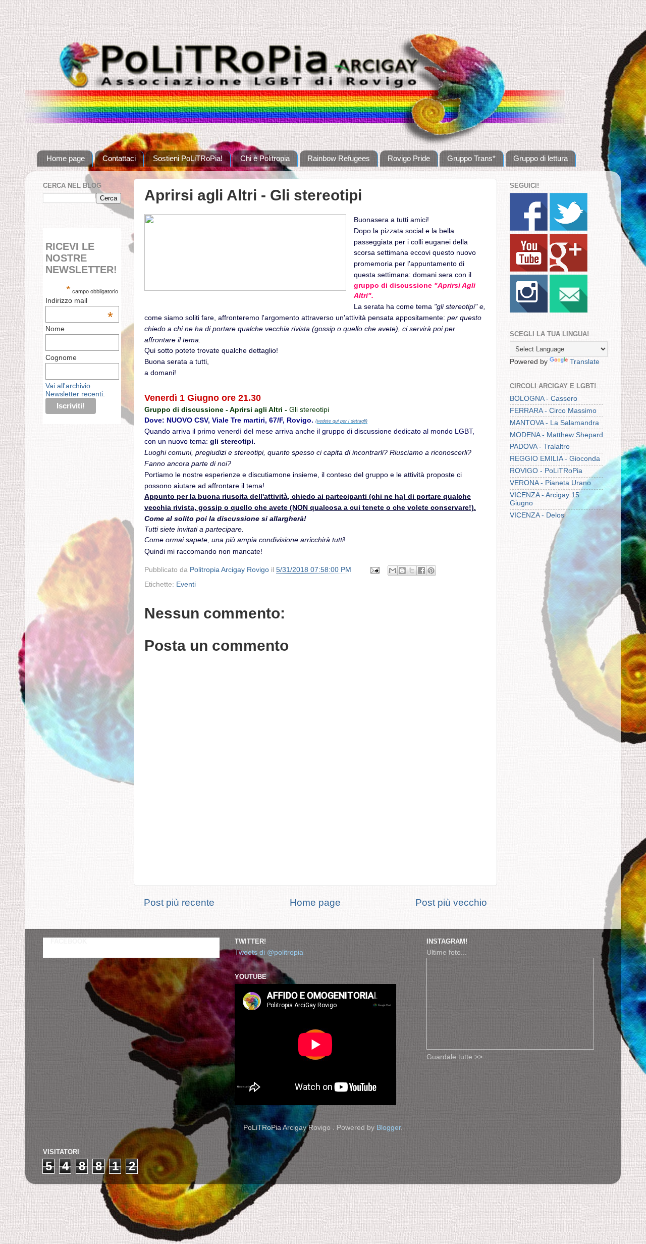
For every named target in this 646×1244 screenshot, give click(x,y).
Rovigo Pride (409, 158)
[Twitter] (568, 228)
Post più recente (179, 902)
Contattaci (119, 158)
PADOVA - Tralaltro (540, 446)
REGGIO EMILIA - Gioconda (555, 458)
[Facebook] (529, 228)
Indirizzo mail (79, 300)
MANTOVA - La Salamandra (554, 423)
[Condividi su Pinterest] (431, 570)
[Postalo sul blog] (402, 570)
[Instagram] (529, 310)
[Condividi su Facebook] (421, 570)
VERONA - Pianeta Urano (550, 483)
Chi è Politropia (265, 158)
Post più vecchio (451, 902)
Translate (585, 362)
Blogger (388, 1127)
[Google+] (568, 269)
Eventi (186, 584)
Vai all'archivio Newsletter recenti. (75, 390)
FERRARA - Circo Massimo (553, 410)
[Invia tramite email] (393, 570)
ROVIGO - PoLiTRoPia (546, 471)
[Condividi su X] (412, 570)
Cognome (61, 357)
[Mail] (568, 310)
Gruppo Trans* (471, 158)
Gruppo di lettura (540, 158)
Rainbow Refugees (338, 158)
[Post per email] (374, 570)
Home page (65, 158)
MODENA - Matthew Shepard (556, 435)
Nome (55, 329)
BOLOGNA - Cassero (543, 398)
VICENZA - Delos (537, 515)
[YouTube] (529, 269)
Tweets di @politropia (269, 952)
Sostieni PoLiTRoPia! (188, 158)
